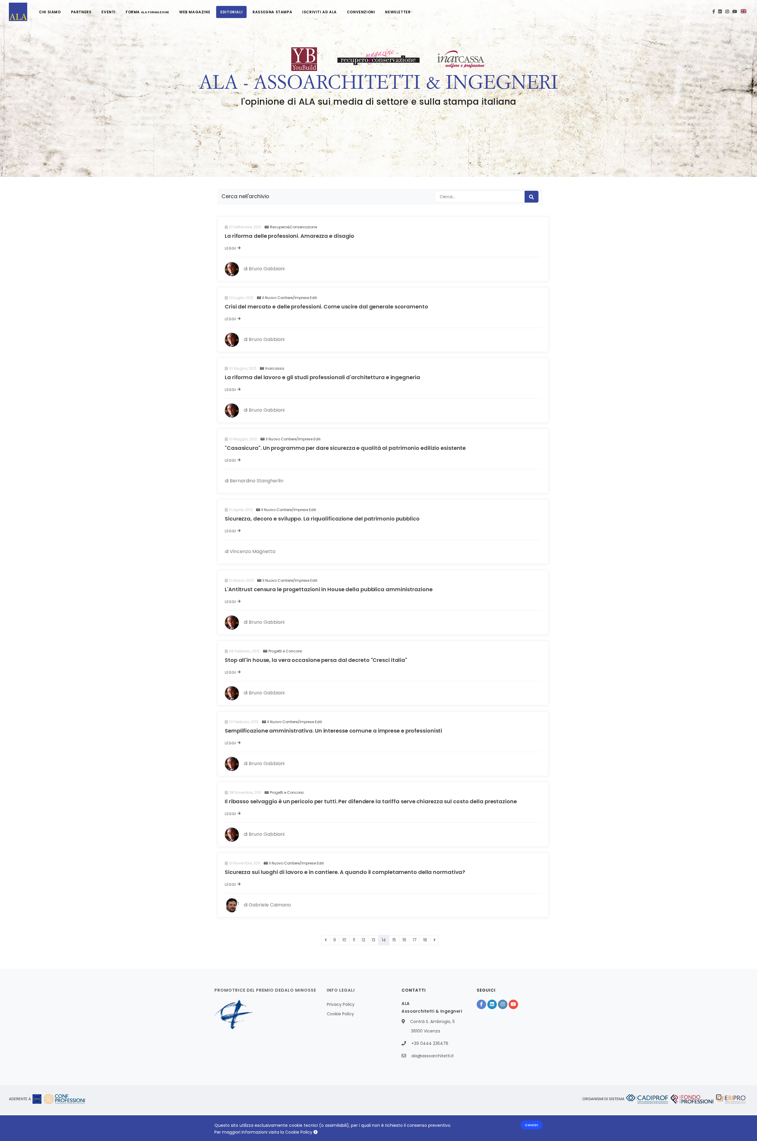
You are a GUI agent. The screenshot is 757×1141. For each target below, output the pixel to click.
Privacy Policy (341, 1004)
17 (415, 940)
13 (373, 940)
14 (384, 940)
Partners (81, 11)
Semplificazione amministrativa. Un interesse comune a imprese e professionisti (333, 730)
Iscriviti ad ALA (319, 11)
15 (394, 940)
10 (344, 940)
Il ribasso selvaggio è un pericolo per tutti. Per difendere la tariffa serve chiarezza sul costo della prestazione (371, 801)
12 (363, 940)
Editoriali (231, 11)
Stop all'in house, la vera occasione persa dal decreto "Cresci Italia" (316, 660)
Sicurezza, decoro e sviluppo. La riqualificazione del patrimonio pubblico (322, 518)
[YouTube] (735, 12)
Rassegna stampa (272, 11)
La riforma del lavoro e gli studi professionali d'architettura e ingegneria (322, 377)
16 (404, 940)
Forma (147, 11)
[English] (743, 12)
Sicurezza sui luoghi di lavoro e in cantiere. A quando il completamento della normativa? (345, 872)
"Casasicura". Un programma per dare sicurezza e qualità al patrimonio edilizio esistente (345, 448)
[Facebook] (713, 12)
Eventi (108, 11)
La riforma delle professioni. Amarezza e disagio (289, 236)
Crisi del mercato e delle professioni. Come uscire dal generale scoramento (326, 306)
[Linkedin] (720, 12)
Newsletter (397, 11)
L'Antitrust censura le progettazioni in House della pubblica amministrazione (328, 589)
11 (354, 940)
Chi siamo (50, 11)
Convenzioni (361, 11)
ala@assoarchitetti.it (432, 1056)
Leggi (231, 248)
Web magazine (194, 11)
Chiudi (531, 1125)
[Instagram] (727, 12)
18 (425, 940)
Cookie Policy (340, 1014)
